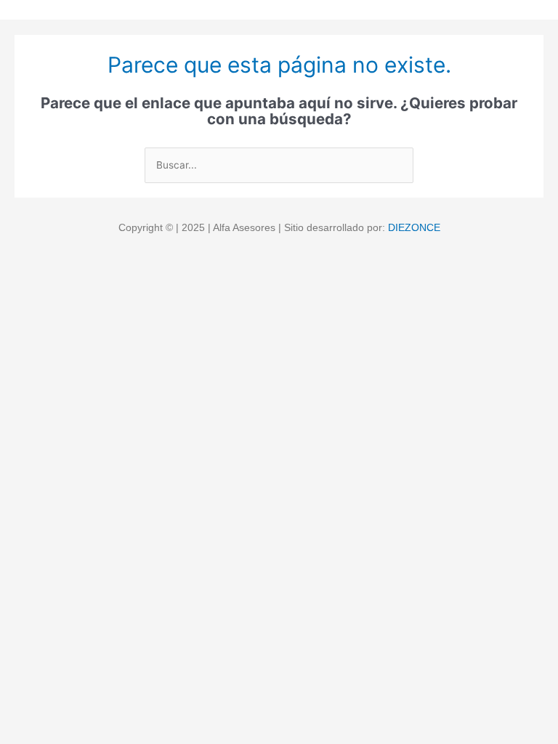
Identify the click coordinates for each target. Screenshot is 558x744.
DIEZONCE (414, 227)
